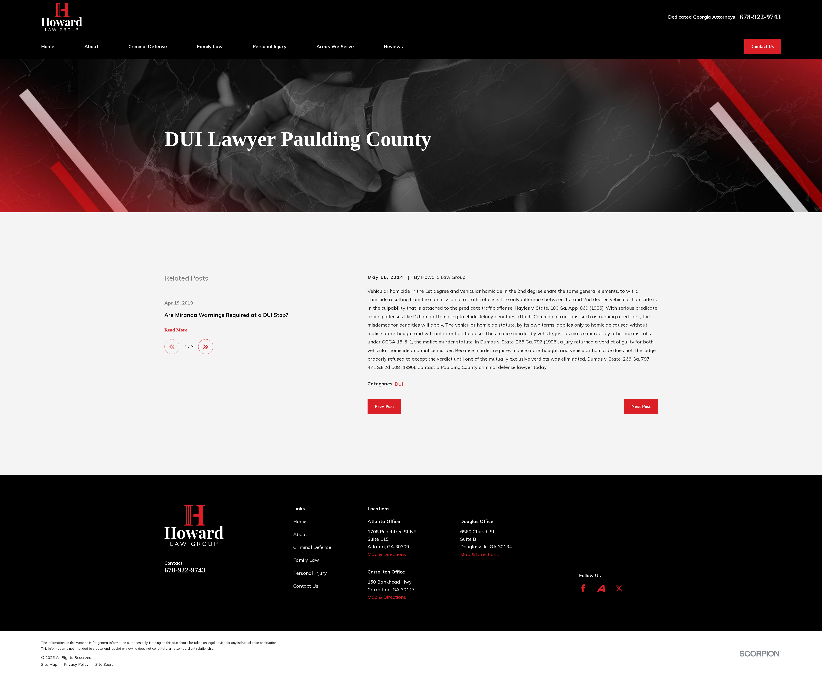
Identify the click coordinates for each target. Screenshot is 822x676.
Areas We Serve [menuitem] (335, 46)
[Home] (61, 17)
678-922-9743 (760, 17)
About (300, 534)
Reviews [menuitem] (393, 46)
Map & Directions (387, 554)
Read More (175, 330)
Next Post (641, 406)
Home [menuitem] (47, 46)
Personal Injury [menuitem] (269, 46)
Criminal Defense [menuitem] (147, 46)
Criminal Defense (312, 547)
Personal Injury (310, 573)
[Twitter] (619, 588)
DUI (399, 384)
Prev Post (384, 406)
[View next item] (205, 346)
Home (299, 521)
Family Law (306, 560)
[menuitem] (49, 664)
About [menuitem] (91, 46)
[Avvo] (601, 588)
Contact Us (762, 46)
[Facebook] (583, 588)
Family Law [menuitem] (210, 46)
